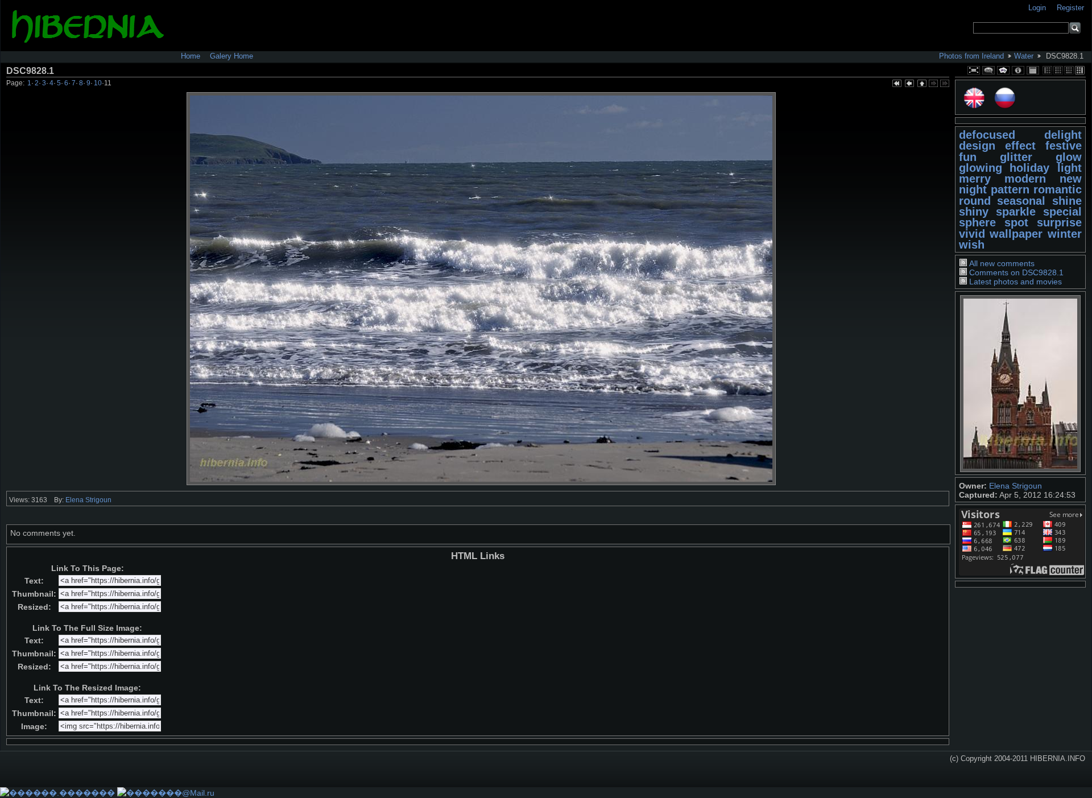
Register (1070, 7)
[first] (896, 84)
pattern (1010, 189)
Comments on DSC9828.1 (1016, 272)
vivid (972, 234)
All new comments (1002, 263)
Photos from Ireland (971, 56)
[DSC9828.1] (481, 289)
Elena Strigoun (1015, 485)
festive (1063, 145)
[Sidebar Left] (1047, 70)
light (1069, 168)
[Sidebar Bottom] (1069, 70)
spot (1016, 222)
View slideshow (1003, 70)
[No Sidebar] (1058, 70)
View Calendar (1033, 70)
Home (190, 56)
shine (1067, 201)
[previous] (909, 84)
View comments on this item (988, 70)
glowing (980, 168)
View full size (973, 70)
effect (1020, 145)
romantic (1057, 189)
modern (1025, 178)
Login (1038, 7)
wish (972, 244)
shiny (973, 211)
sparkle (1016, 211)
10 (98, 83)
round (975, 201)
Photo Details (1018, 70)
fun (968, 157)
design (977, 145)
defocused (987, 135)
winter (1065, 234)
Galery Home (231, 56)
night (973, 189)
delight (1063, 135)
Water (1023, 56)
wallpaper (1016, 234)
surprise (1059, 222)
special (1062, 211)
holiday (1029, 168)
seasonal (1021, 201)
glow (1069, 157)
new (1071, 178)
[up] (921, 84)
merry (975, 178)
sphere (977, 222)
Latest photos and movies (1015, 281)
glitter (1016, 157)
